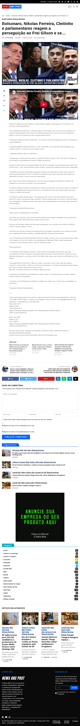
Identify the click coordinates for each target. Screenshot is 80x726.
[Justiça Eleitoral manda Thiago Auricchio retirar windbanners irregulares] (6, 475)
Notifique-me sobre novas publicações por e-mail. (18, 432)
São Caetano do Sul (40, 587)
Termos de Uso (66, 722)
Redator (47, 657)
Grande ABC (40, 568)
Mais (40, 572)
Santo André (40, 581)
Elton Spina (9, 37)
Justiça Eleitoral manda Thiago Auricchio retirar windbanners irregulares (38, 475)
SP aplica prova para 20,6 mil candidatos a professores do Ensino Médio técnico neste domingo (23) (43, 454)
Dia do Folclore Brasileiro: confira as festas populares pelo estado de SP (38, 465)
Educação (40, 562)
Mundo (40, 575)
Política (40, 578)
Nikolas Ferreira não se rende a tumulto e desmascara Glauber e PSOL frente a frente (42, 347)
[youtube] (68, 1)
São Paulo (40, 590)
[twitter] (62, 1)
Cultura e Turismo (40, 556)
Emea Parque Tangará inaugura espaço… (27, 485)
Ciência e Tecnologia (40, 553)
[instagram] (65, 1)
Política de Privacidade (57, 722)
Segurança (40, 596)
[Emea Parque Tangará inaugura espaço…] (6, 485)
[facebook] (59, 1)
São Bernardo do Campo (40, 584)
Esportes (40, 565)
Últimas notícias (40, 599)
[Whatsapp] (71, 1)
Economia (40, 559)
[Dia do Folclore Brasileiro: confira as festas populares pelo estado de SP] (6, 464)
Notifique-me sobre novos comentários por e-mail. (18, 425)
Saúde (40, 593)
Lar (3, 15)
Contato (75, 721)
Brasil (7, 15)
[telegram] (77, 1)
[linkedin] (74, 1)
